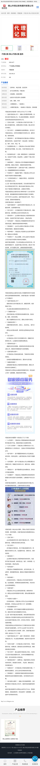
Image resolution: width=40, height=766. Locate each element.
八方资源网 (15, 752)
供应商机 (13, 13)
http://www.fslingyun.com (7, 701)
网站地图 (30, 752)
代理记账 (19, 13)
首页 (8, 13)
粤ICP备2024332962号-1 (17, 747)
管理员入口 (25, 752)
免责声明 (20, 752)
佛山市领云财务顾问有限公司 (29, 747)
